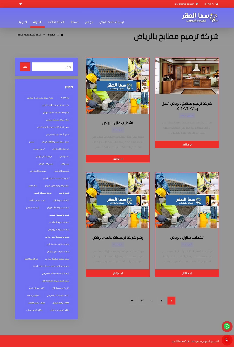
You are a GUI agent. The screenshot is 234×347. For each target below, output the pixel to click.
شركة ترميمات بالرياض (43, 193)
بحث (25, 67)
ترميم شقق (64, 156)
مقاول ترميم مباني (34, 310)
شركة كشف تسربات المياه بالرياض (55, 273)
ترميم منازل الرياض (61, 171)
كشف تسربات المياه (36, 288)
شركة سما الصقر (31, 259)
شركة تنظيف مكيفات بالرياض (57, 259)
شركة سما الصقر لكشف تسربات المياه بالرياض (51, 266)
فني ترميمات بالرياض (60, 288)
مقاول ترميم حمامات (36, 303)
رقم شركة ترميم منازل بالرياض (57, 185)
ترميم (31, 142)
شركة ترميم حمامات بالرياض (58, 207)
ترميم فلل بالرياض (46, 163)
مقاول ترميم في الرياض (59, 310)
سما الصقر (33, 185)
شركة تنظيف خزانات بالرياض (58, 244)
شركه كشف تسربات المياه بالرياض (55, 281)
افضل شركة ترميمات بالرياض (57, 134)
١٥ (142, 300)
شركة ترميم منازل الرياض (59, 222)
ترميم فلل (65, 163)
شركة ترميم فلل (32, 207)
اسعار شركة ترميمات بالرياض (57, 120)
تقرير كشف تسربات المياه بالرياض (56, 178)
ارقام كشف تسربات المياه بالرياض (56, 112)
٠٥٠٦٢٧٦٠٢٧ (65, 98)
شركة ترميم (64, 193)
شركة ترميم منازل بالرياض (58, 229)
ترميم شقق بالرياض (44, 156)
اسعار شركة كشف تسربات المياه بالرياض (53, 127)
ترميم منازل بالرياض (38, 171)
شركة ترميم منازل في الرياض (57, 237)
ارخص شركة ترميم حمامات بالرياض (55, 105)
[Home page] (62, 35)
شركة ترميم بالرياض (61, 200)
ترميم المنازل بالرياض (60, 149)
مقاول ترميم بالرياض (61, 303)
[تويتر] (21, 4)
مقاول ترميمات (33, 295)
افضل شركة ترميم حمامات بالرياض (55, 142)
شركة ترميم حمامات (37, 200)
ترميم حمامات (39, 149)
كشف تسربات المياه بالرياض (58, 295)
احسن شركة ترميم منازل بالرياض (40, 98)
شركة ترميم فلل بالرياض (59, 215)
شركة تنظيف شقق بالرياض (58, 251)
